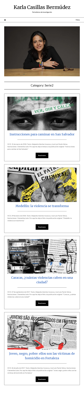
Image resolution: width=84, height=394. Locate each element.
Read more (42, 155)
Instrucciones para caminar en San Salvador (42, 134)
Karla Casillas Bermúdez (42, 7)
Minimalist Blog (50, 391)
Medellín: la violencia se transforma (42, 206)
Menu (78, 20)
